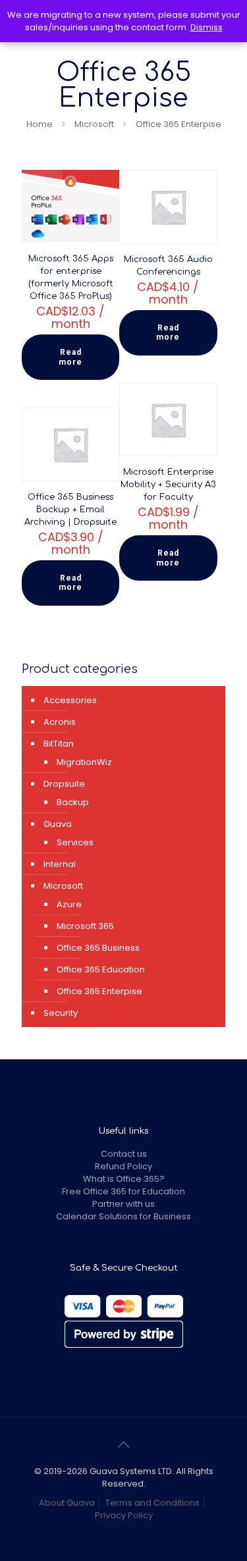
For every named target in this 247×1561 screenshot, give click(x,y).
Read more (70, 357)
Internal (59, 864)
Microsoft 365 (85, 926)
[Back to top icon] (124, 1444)
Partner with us (123, 1204)
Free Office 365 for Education (123, 1191)
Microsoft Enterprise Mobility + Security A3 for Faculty (168, 484)
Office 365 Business (98, 947)
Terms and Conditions (152, 1502)
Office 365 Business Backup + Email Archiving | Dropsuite (70, 509)
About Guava (67, 1502)
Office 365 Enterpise (99, 991)
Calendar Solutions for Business (123, 1216)
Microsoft (94, 124)
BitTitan (58, 743)
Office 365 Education (101, 969)
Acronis (59, 722)
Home (39, 124)
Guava (57, 824)
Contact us (124, 1154)
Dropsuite (64, 784)
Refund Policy (123, 1166)
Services (75, 842)
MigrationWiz (84, 762)
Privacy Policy (124, 1515)
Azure (69, 904)
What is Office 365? (124, 1179)
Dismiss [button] (206, 27)
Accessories (70, 700)
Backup (73, 802)
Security (60, 1013)
